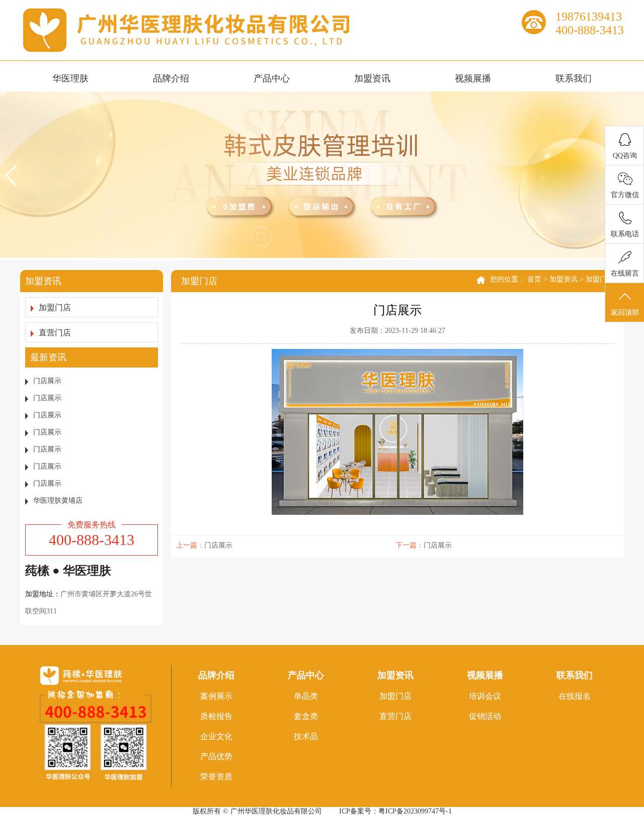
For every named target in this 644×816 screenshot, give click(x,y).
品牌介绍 (171, 78)
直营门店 (55, 332)
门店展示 (47, 381)
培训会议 (485, 696)
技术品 (306, 736)
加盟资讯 (372, 78)
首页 (534, 279)
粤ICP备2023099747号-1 (415, 811)
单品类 (306, 696)
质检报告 (216, 716)
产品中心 (272, 78)
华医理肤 (70, 78)
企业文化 (216, 736)
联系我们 (573, 78)
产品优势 (216, 756)
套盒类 (306, 716)
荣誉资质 (216, 776)
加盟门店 (55, 307)
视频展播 (473, 78)
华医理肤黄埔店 (58, 500)
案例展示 (216, 696)
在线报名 (574, 696)
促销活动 (485, 716)
